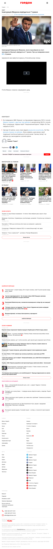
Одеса (3, 459)
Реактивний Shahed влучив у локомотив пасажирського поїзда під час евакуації (28, 302)
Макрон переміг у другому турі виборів (16, 122)
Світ (8, 7)
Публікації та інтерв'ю (31, 423)
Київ (3, 454)
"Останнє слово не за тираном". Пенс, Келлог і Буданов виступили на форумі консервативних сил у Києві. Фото (26, 308)
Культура (4, 433)
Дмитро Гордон (33, 454)
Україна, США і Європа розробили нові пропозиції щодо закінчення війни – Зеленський (26, 363)
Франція (4, 151)
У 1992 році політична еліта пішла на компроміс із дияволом (21, 224)
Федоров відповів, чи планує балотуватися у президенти (21, 313)
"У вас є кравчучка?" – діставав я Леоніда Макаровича (20, 233)
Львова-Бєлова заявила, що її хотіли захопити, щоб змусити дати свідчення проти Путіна (26, 340)
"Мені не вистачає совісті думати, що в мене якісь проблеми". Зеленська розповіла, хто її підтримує (9, 199)
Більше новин (26, 377)
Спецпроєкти (29, 448)
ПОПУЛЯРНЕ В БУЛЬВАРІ (10, 381)
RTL (3, 54)
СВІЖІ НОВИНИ (7, 325)
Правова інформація (7, 501)
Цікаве (3, 445)
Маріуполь (4, 469)
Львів (3, 457)
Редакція (4, 496)
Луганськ (4, 471)
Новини (4, 418)
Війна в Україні (5, 421)
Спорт (3, 431)
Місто (3, 451)
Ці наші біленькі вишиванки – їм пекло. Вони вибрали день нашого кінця (24, 213)
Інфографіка (5, 443)
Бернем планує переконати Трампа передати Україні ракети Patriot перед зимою (25, 330)
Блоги (27, 428)
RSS (30, 480)
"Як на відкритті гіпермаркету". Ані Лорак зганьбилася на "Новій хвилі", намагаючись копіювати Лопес (27, 199)
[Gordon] (26, 3)
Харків (3, 464)
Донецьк (4, 462)
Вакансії (4, 493)
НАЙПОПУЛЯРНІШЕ (8, 286)
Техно (3, 435)
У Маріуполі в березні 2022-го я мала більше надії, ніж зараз (22, 228)
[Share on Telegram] (17, 147)
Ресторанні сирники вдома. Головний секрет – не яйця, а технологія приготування (27, 410)
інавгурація (15, 151)
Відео (27, 440)
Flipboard (31, 477)
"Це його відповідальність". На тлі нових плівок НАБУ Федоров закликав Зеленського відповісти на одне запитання (25, 296)
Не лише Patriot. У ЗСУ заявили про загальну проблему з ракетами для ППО (23, 354)
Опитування (29, 443)
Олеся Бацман (32, 472)
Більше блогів (26, 237)
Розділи (28, 418)
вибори (9, 151)
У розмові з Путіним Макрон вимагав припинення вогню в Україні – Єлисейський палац (26, 176)
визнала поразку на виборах (12, 132)
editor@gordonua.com (10, 515)
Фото (27, 438)
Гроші (3, 426)
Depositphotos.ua (21, 529)
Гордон (3, 7)
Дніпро (3, 466)
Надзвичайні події (6, 440)
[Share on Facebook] (10, 147)
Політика (4, 423)
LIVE (27, 433)
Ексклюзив (29, 435)
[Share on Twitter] (13, 147)
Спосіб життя (5, 438)
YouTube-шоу (29, 445)
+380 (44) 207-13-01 (9, 511)
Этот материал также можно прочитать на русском (29, 14)
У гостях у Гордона (31, 426)
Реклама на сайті (6, 498)
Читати (47, 154)
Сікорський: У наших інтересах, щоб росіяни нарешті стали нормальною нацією (24, 350)
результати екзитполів (35, 130)
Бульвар (5, 185)
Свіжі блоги (6, 211)
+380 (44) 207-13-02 (10, 513)
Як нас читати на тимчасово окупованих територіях (7, 505)
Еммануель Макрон (24, 151)
